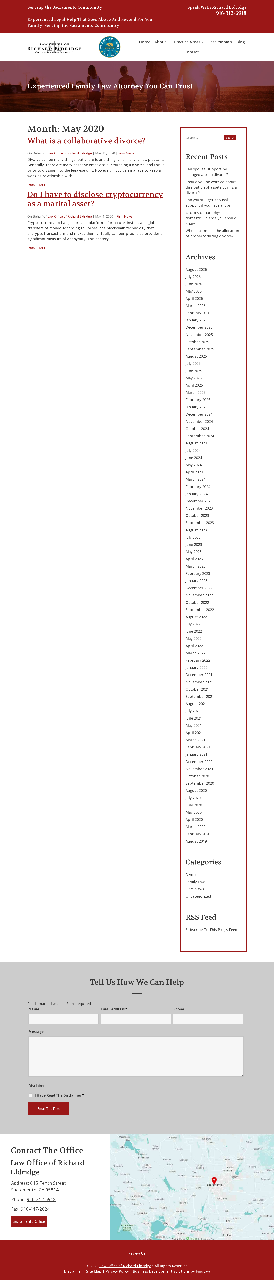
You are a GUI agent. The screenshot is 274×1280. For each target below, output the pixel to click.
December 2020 (199, 761)
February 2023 (198, 573)
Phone (178, 1009)
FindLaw (203, 1271)
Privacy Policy (117, 1271)
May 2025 (194, 378)
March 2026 (195, 305)
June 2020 (194, 805)
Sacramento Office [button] (29, 1221)
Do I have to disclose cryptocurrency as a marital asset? (95, 199)
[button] (270, 1251)
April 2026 (194, 298)
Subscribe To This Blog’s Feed (211, 929)
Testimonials (220, 42)
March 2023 (195, 566)
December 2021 (199, 674)
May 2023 (194, 551)
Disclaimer (37, 1085)
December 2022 (199, 587)
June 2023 (194, 544)
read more (36, 184)
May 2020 (194, 812)
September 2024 (200, 435)
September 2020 (200, 783)
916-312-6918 (231, 13)
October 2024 (197, 428)
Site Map (93, 1271)
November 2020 (199, 768)
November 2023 (199, 508)
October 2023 (197, 515)
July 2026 (193, 276)
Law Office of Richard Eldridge (69, 153)
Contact (192, 52)
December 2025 (199, 327)
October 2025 (197, 341)
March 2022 (195, 653)
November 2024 (199, 421)
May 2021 (194, 725)
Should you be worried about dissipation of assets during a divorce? (211, 187)
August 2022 (196, 616)
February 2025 (198, 399)
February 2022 (198, 660)
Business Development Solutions (161, 1271)
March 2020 (195, 826)
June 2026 (194, 283)
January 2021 (196, 754)
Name (33, 1009)
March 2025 (195, 392)
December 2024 (199, 414)
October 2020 (197, 776)
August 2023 (196, 530)
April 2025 (194, 385)
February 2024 (198, 486)
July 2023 (193, 537)
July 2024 (193, 450)
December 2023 (199, 501)
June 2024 (194, 457)
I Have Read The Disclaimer (59, 1095)
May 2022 (194, 638)
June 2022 (194, 631)
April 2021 (194, 732)
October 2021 (197, 689)
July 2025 (193, 363)
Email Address (114, 1009)
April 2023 (194, 558)
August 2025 (196, 356)
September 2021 (200, 696)
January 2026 (196, 320)
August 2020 (196, 790)
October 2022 (197, 602)
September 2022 (200, 609)
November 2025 (199, 334)
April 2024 (194, 472)
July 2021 (193, 710)
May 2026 (194, 291)
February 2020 (198, 833)
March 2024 (195, 479)
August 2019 (196, 841)
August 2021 (196, 703)
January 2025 (196, 406)
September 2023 (200, 522)
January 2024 (196, 493)
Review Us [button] (137, 1253)
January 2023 (196, 580)
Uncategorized (198, 896)
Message (36, 1031)
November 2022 (199, 595)
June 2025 (194, 370)
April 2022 (194, 645)
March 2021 (195, 739)
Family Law (195, 881)
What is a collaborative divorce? (86, 141)
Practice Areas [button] (187, 42)
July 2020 (193, 797)
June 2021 (194, 718)
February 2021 (198, 747)
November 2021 (199, 682)
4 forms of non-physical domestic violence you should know (211, 218)
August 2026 (196, 269)
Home (144, 42)
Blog (240, 42)
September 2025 (200, 349)
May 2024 (194, 464)
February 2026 (198, 312)
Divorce (192, 874)
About (160, 42)
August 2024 (196, 443)
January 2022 (196, 667)
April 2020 (194, 819)
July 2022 (193, 624)
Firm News (126, 153)
